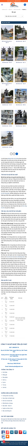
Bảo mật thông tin (7, 411)
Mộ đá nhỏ (16, 421)
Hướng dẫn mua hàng (8, 395)
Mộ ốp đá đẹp (8, 421)
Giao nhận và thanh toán (8, 398)
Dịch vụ (4, 380)
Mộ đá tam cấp (18, 419)
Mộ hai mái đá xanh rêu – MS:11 (7, 84)
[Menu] (2, 5)
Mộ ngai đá (4, 419)
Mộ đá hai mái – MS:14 (21, 41)
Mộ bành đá (10, 419)
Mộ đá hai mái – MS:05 (7, 126)
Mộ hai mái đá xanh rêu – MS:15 (7, 42)
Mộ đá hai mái (17, 9)
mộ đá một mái (10, 256)
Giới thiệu (5, 372)
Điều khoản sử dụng (8, 403)
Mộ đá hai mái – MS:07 (7, 104)
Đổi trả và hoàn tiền (7, 400)
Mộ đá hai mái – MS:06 (21, 104)
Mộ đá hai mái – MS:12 (21, 62)
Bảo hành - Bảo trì (7, 405)
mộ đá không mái (20, 256)
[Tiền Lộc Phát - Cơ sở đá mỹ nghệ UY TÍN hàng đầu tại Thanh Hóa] (14, 4)
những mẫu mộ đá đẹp (13, 158)
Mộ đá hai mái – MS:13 (7, 62)
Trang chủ (4, 9)
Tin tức (4, 385)
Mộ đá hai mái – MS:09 (21, 83)
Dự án (4, 382)
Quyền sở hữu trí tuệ (7, 408)
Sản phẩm (5, 377)
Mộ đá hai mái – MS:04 (21, 126)
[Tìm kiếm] (25, 5)
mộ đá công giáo (5, 193)
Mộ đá (10, 9)
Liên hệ (4, 387)
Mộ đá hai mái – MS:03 (7, 147)
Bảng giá (5, 374)
